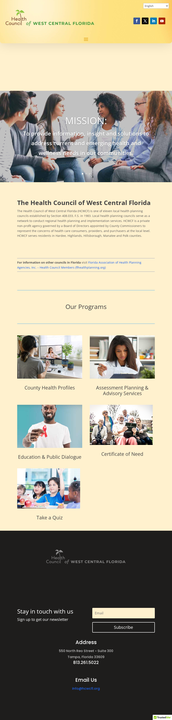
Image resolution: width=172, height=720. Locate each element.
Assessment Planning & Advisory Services (122, 390)
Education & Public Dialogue (49, 457)
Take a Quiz (49, 517)
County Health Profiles (50, 387)
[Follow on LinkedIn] (153, 21)
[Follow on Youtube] (162, 21)
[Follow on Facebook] (136, 21)
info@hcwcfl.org (86, 688)
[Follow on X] (145, 21)
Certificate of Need (122, 454)
